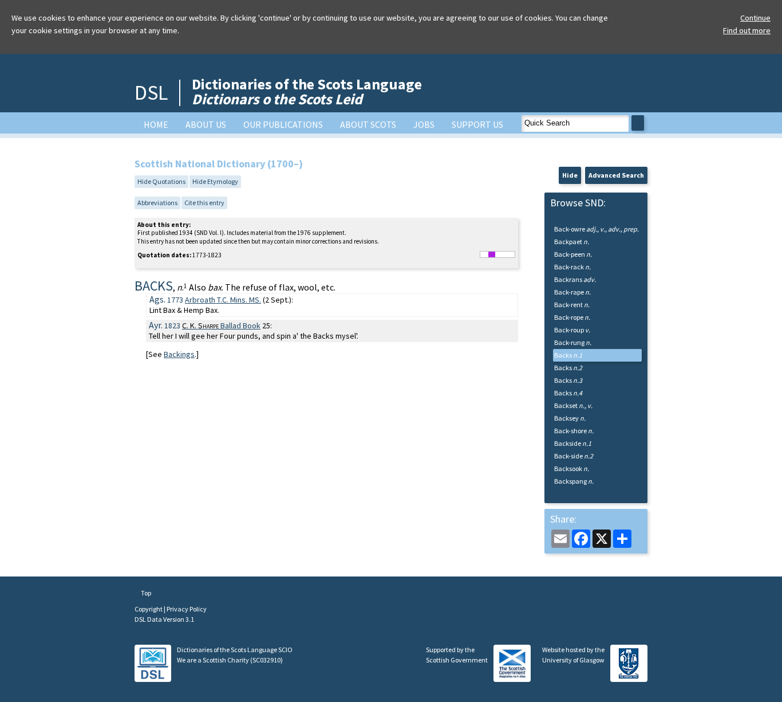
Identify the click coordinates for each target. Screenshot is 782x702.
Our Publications (283, 124)
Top (145, 593)
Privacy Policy (187, 609)
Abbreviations (157, 202)
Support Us (477, 124)
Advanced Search (616, 175)
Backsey (570, 418)
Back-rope (572, 317)
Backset (573, 405)
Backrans (575, 279)
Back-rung (572, 342)
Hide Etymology (215, 181)
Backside (572, 443)
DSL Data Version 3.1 (164, 619)
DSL (151, 92)
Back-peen (573, 254)
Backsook (571, 468)
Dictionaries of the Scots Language (307, 91)
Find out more (747, 30)
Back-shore (574, 430)
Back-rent (572, 304)
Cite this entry (204, 202)
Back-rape (572, 292)
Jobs (424, 124)
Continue (755, 18)
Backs (568, 355)
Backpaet (571, 241)
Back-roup (572, 329)
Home (156, 124)
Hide (570, 175)
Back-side (573, 456)
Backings (179, 354)
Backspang (574, 481)
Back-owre (596, 229)
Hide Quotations (161, 181)
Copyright (149, 609)
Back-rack (572, 266)
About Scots (368, 124)
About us (205, 124)
